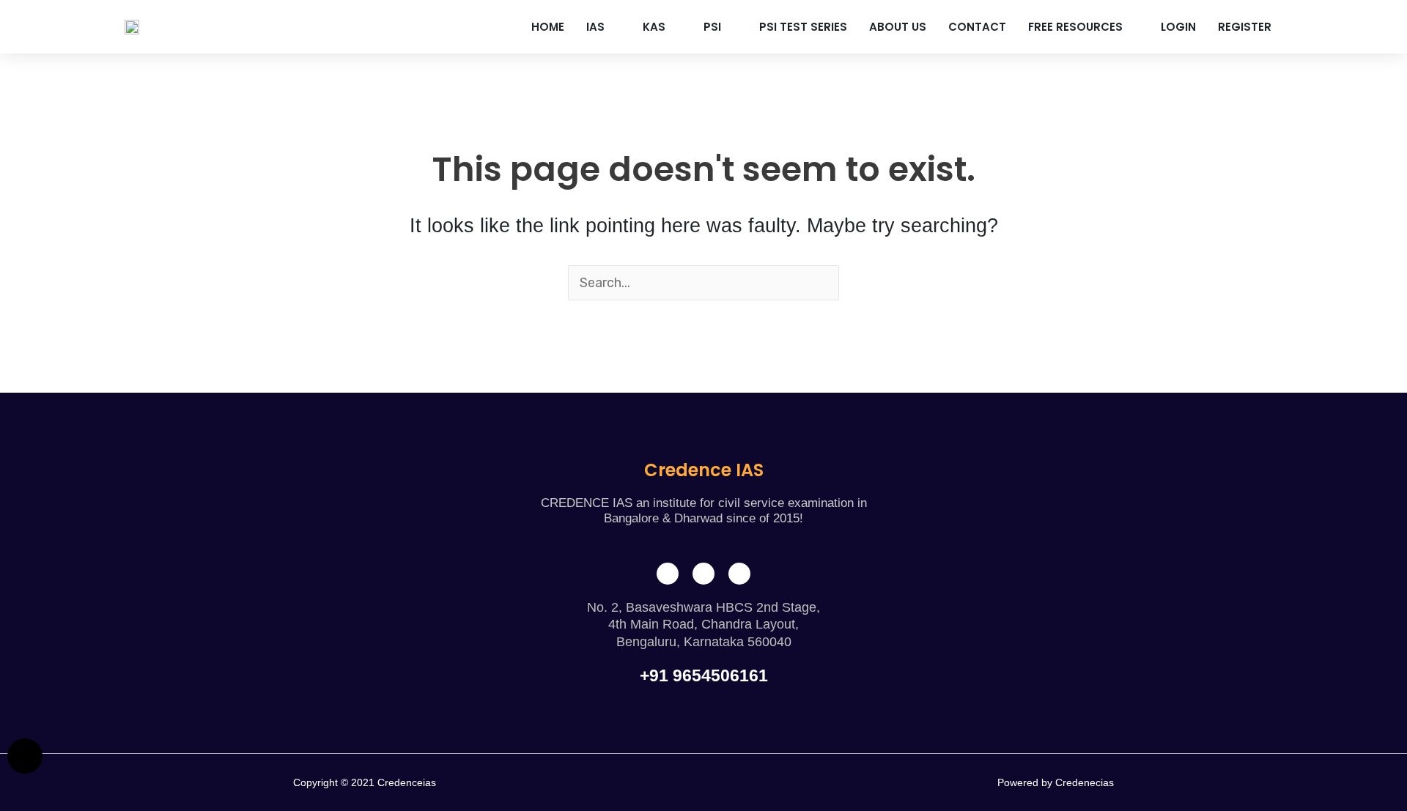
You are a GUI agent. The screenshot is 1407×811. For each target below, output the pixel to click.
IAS (595, 27)
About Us (897, 27)
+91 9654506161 (704, 675)
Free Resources (1075, 27)
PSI (712, 27)
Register (1244, 27)
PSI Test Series (803, 27)
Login (1178, 27)
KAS (654, 27)
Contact (977, 27)
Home (547, 27)
